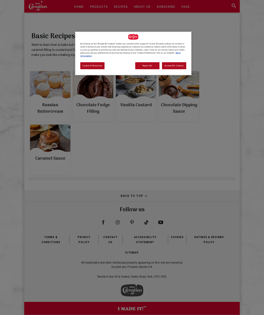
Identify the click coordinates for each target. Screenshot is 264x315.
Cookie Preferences (92, 65)
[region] (133, 53)
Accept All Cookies (174, 65)
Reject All (147, 65)
